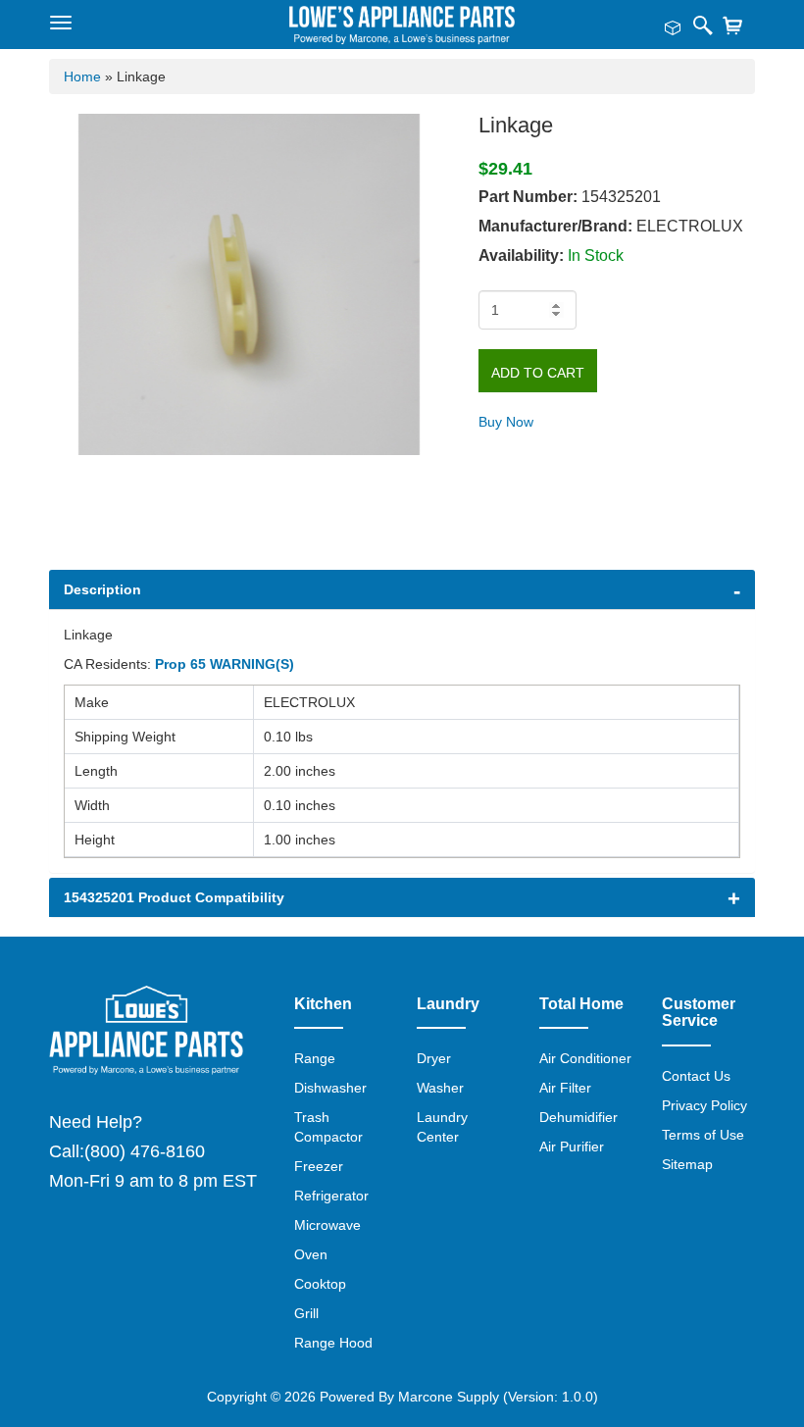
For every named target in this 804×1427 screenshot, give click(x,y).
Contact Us (696, 1076)
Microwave (327, 1225)
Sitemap (687, 1164)
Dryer (434, 1058)
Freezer (318, 1166)
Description (102, 589)
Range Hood (333, 1343)
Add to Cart (537, 373)
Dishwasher (330, 1088)
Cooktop (320, 1284)
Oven (310, 1254)
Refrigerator (331, 1195)
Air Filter (565, 1088)
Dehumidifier (578, 1117)
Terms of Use (703, 1135)
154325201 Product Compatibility (174, 897)
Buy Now (505, 422)
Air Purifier (571, 1146)
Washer (440, 1088)
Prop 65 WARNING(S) (224, 664)
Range (314, 1058)
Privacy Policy (704, 1105)
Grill (306, 1313)
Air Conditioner (585, 1058)
